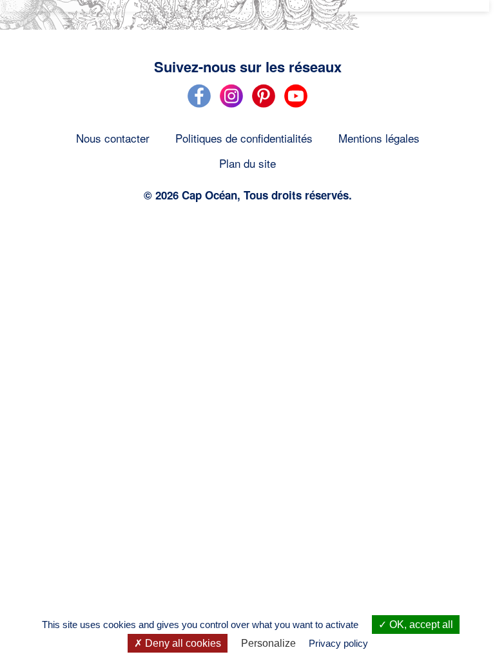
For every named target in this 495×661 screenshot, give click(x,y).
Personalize (268, 643)
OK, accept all (420, 624)
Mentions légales (379, 138)
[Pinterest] (264, 104)
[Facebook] (199, 104)
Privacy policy (338, 643)
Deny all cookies (181, 643)
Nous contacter (113, 138)
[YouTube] (296, 104)
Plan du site (247, 163)
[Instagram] (231, 104)
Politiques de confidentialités (244, 138)
